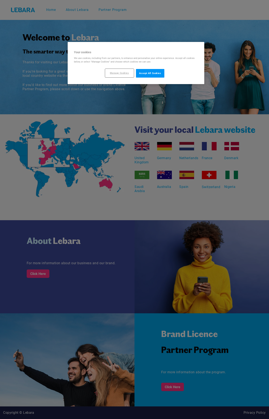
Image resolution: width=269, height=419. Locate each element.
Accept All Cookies (150, 73)
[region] (136, 63)
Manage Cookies (119, 73)
